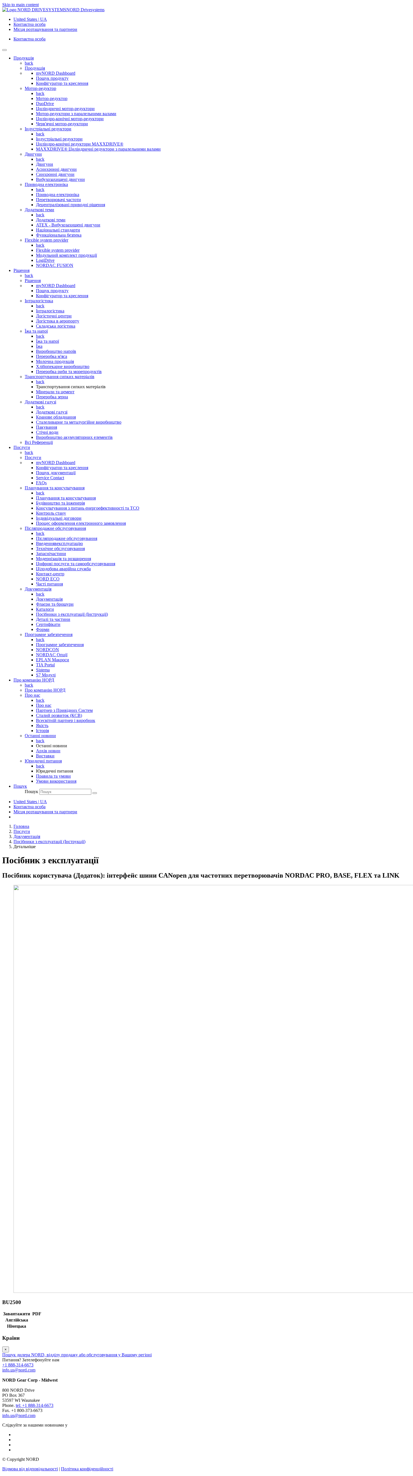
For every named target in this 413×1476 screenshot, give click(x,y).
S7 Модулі (46, 675)
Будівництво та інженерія (60, 503)
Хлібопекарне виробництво (62, 366)
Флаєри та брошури (55, 604)
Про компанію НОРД (45, 690)
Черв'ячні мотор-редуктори (62, 123)
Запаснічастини (51, 553)
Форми (42, 629)
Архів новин (48, 750)
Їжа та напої (36, 331)
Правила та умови (53, 776)
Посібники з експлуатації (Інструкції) (72, 614)
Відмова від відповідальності (30, 1468)
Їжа (39, 346)
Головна (21, 826)
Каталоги (45, 609)
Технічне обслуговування (60, 548)
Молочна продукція (55, 361)
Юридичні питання (43, 761)
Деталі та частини (53, 619)
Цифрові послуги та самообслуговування (75, 563)
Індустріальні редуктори (48, 128)
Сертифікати (48, 624)
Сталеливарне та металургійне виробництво (78, 422)
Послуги (33, 457)
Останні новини (40, 735)
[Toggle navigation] (4, 50)
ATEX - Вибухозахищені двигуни (68, 224)
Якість (42, 725)
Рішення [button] (21, 270)
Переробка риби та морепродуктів (69, 371)
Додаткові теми (39, 209)
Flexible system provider (46, 240)
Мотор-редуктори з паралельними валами (76, 113)
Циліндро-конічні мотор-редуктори (70, 118)
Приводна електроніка (46, 184)
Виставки (45, 755)
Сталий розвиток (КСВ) (59, 715)
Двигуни (33, 154)
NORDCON (47, 649)
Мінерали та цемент (55, 391)
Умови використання (56, 781)
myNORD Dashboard (55, 73)
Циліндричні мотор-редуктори (65, 108)
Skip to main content (20, 4)
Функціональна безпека (58, 235)
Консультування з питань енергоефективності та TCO (87, 508)
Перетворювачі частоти (58, 199)
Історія (42, 730)
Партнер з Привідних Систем (64, 710)
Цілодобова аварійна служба (63, 568)
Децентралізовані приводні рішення (70, 204)
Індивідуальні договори (58, 518)
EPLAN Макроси (52, 659)
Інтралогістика (39, 300)
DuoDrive (45, 103)
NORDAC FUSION (54, 265)
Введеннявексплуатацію (59, 543)
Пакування (46, 427)
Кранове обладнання (56, 417)
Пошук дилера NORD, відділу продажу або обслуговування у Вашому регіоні (77, 1354)
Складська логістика (55, 326)
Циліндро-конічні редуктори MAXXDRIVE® (79, 144)
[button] (20, 786)
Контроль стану (51, 513)
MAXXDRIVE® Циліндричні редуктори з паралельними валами (98, 149)
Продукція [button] (23, 58)
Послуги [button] (21, 447)
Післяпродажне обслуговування (55, 528)
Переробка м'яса (51, 356)
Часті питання (49, 584)
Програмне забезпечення (48, 634)
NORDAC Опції (51, 654)
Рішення (33, 280)
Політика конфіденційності (87, 1468)
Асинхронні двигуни (56, 169)
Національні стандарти (58, 230)
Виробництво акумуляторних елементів (74, 437)
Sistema (43, 669)
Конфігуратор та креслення (62, 83)
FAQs (41, 482)
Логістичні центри (54, 316)
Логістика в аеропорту (57, 321)
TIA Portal (45, 664)
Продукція (35, 68)
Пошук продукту (52, 78)
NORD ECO (48, 578)
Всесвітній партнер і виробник (65, 720)
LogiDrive (45, 260)
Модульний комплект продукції (66, 255)
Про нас (32, 695)
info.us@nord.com (18, 1370)
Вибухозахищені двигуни (60, 179)
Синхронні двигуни (55, 174)
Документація (38, 589)
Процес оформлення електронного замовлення (81, 523)
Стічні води (47, 432)
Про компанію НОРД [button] (33, 680)
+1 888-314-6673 (17, 1365)
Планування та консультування (55, 487)
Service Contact (50, 477)
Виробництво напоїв (56, 351)
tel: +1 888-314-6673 (34, 1405)
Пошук (31, 791)
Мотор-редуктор (40, 88)
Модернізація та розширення (63, 558)
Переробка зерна (52, 396)
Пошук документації (56, 472)
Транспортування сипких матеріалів (59, 376)
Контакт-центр (50, 573)
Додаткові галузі (40, 401)
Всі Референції (39, 442)
